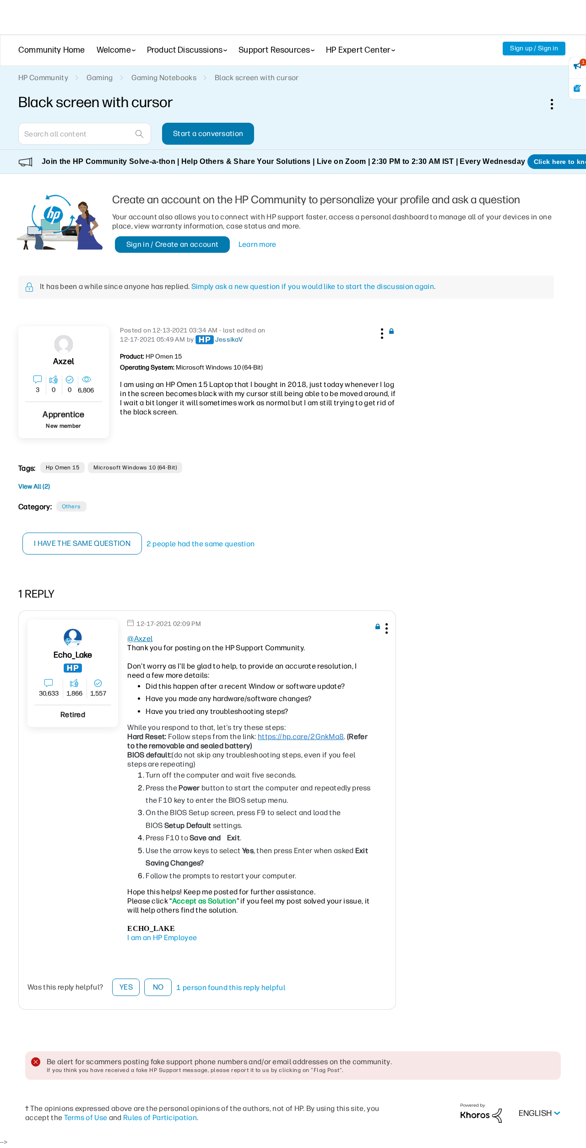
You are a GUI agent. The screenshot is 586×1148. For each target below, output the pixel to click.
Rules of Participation (160, 1117)
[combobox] (84, 134)
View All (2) (34, 486)
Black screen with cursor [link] (257, 77)
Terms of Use (86, 1117)
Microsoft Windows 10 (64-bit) (135, 467)
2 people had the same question (200, 543)
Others (71, 506)
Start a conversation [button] (208, 133)
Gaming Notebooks (163, 77)
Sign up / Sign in (534, 48)
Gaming (100, 77)
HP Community (43, 77)
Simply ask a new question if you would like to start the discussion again (312, 286)
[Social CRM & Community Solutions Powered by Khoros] (481, 1113)
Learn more (258, 244)
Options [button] (556, 104)
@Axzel (139, 638)
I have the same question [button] (82, 543)
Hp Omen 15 (63, 467)
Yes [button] (126, 987)
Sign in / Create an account (172, 244)
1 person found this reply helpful (230, 987)
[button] (380, 332)
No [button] (158, 987)
